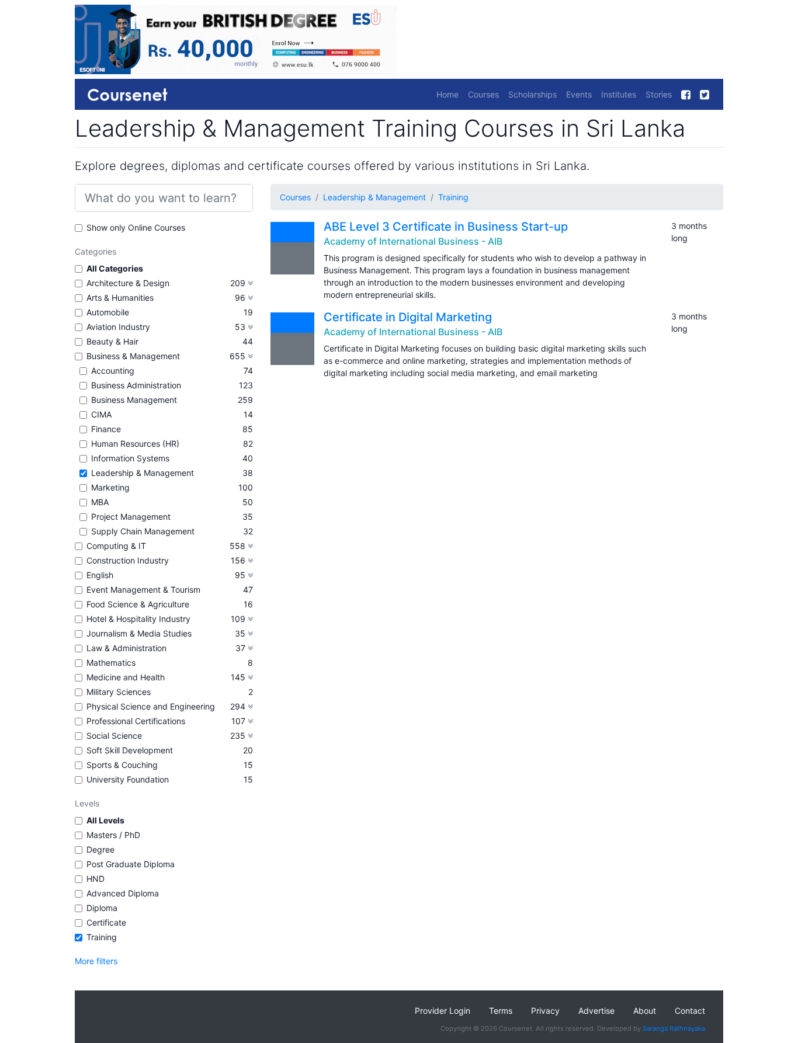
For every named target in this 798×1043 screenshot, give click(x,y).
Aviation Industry (118, 327)
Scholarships (532, 94)
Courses (483, 94)
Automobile (107, 312)
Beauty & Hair (112, 341)
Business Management (134, 400)
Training (101, 937)
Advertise (596, 1011)
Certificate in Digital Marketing (408, 317)
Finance (106, 429)
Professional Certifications (135, 721)
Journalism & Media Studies (139, 633)
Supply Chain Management (143, 531)
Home (447, 94)
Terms (500, 1011)
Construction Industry (127, 560)
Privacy (545, 1011)
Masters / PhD (113, 835)
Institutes (618, 94)
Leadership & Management (142, 473)
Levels (87, 803)
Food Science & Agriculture (137, 604)
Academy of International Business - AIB (413, 241)
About (644, 1011)
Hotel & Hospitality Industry (138, 619)
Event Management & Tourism (143, 589)
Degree (100, 849)
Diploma (101, 908)
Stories (659, 94)
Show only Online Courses (135, 227)
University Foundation (127, 779)
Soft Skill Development (129, 750)
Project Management (131, 517)
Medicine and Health (125, 677)
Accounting (112, 371)
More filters (96, 961)
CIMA (101, 414)
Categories (95, 251)
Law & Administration (126, 648)
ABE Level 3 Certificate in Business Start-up (446, 227)
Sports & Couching (122, 765)
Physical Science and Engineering (150, 706)
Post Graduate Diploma (130, 864)
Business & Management (133, 356)
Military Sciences (118, 692)
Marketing (110, 487)
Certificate (106, 922)
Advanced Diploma (122, 893)
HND (95, 879)
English (99, 575)
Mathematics (111, 662)
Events (579, 94)
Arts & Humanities (120, 298)
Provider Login (442, 1011)
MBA (100, 502)
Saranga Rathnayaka (674, 1028)
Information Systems (130, 458)
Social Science (114, 735)
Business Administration (136, 385)
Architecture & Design (127, 283)
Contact (690, 1011)
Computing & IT (116, 546)
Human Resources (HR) (135, 444)
